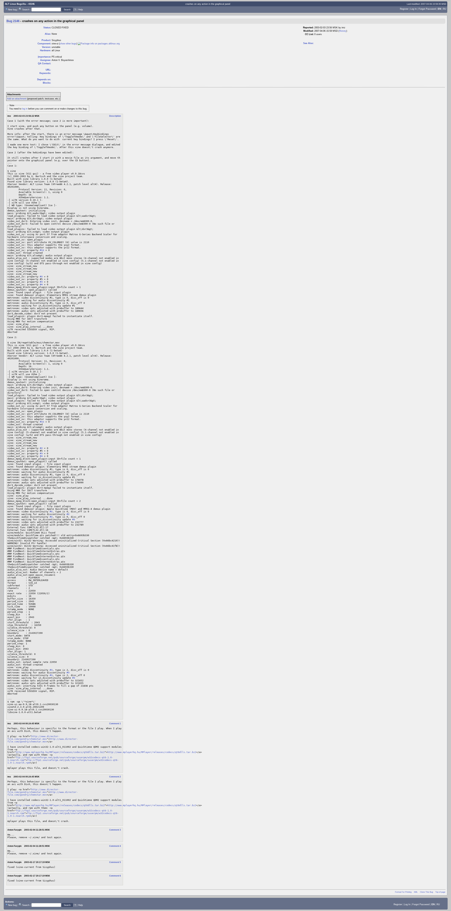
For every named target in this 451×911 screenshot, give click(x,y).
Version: (46, 47)
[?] (75, 9)
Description (115, 116)
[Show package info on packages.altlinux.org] (99, 43)
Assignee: (45, 60)
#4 (41, 284)
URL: (48, 69)
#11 (42, 250)
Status (46, 27)
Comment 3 (115, 830)
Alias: (48, 34)
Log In (413, 9)
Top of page (440, 892)
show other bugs (68, 43)
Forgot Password (427, 9)
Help (80, 9)
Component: (44, 43)
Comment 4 (115, 846)
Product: (46, 40)
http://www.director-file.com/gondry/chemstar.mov (33, 737)
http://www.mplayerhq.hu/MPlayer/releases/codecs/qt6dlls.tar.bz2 (60, 752)
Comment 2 (115, 776)
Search (25, 9)
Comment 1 (115, 723)
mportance (44, 56)
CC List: (309, 34)
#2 (41, 276)
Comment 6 (115, 876)
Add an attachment (16, 98)
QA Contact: (44, 63)
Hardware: (45, 50)
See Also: (308, 43)
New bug (12, 9)
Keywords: (45, 73)
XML (416, 892)
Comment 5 (115, 862)
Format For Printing (403, 892)
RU (444, 9)
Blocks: (47, 82)
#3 (41, 282)
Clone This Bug (426, 892)
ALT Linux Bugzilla (15, 4)
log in (24, 108)
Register (404, 9)
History (342, 31)
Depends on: (44, 79)
